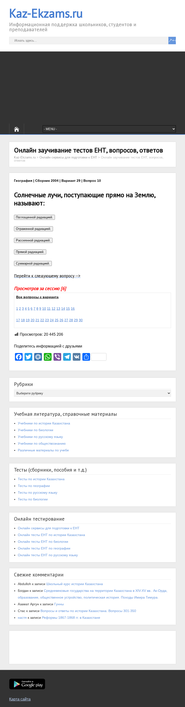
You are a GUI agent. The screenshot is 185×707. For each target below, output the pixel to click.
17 (18, 320)
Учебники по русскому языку (40, 437)
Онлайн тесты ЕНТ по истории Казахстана (51, 535)
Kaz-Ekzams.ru (46, 13)
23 (47, 320)
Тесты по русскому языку (37, 492)
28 (71, 320)
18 (23, 320)
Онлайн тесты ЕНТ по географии (44, 548)
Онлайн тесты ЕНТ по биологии (43, 541)
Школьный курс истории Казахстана (74, 584)
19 (28, 320)
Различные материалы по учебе (43, 450)
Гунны (59, 604)
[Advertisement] (92, 87)
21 (37, 320)
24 (52, 320)
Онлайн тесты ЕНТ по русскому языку (48, 555)
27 (66, 320)
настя (22, 617)
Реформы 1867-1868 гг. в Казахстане (71, 617)
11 (49, 308)
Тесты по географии (34, 486)
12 (53, 308)
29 (76, 320)
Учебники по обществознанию (42, 443)
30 (81, 320)
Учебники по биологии (35, 430)
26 (61, 320)
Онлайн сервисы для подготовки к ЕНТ (48, 528)
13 (58, 308)
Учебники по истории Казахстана (44, 423)
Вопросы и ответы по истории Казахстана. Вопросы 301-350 (88, 611)
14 (63, 308)
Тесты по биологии (33, 499)
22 (42, 320)
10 (44, 308)
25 (57, 320)
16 (73, 308)
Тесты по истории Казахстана (41, 479)
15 (68, 308)
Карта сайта (20, 699)
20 (32, 320)
